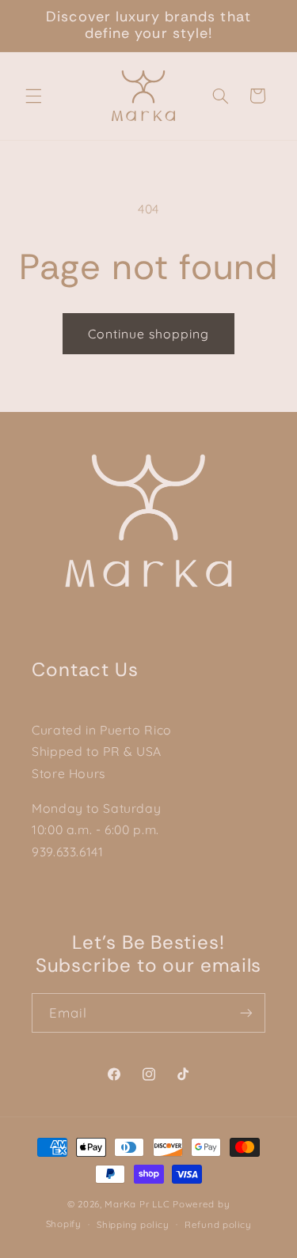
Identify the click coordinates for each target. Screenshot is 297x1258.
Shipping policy (133, 1224)
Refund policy (218, 1224)
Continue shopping (149, 334)
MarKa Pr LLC (137, 1204)
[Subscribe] (246, 1012)
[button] (33, 95)
